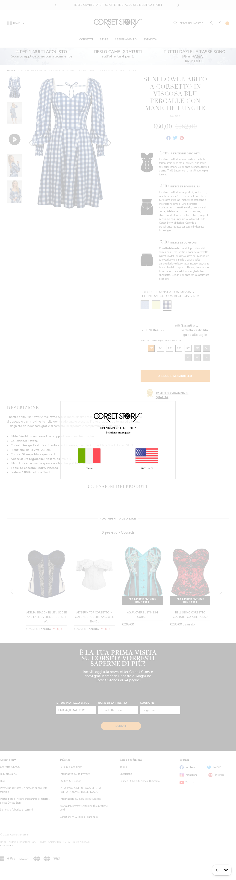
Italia (89, 468)
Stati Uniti (147, 468)
